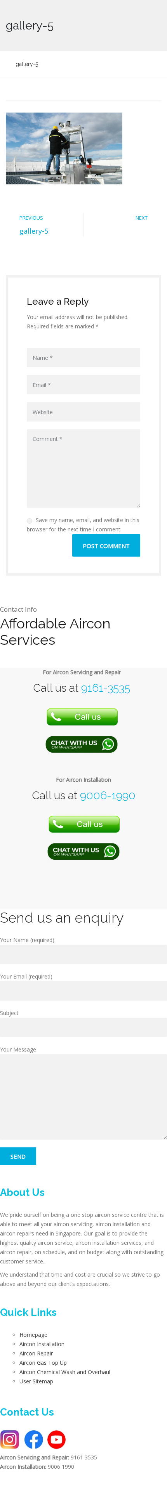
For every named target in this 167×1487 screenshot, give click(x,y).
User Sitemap (36, 1381)
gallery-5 (33, 231)
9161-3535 (105, 688)
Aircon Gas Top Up (43, 1362)
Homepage (33, 1334)
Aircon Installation (41, 1344)
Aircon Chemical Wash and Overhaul (64, 1372)
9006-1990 (108, 795)
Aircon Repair (36, 1353)
